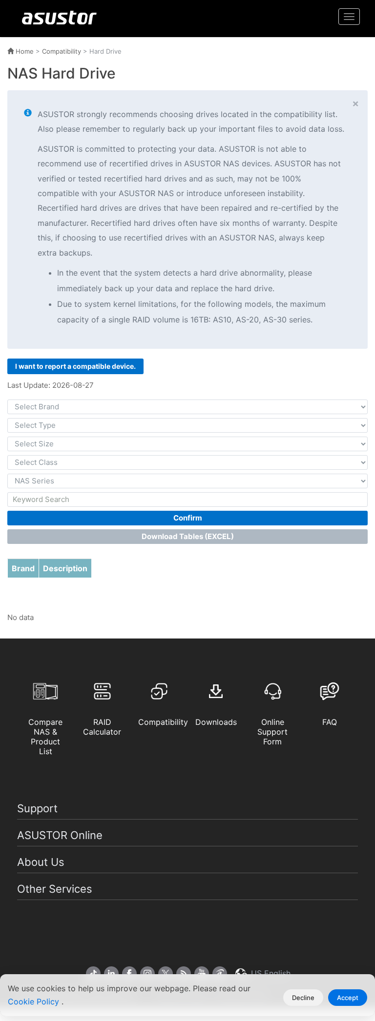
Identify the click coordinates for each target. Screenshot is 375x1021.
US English (270, 973)
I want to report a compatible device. (75, 366)
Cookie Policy (35, 1001)
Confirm (187, 517)
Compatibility (61, 51)
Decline (303, 997)
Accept (347, 997)
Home (24, 51)
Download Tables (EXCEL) (188, 536)
